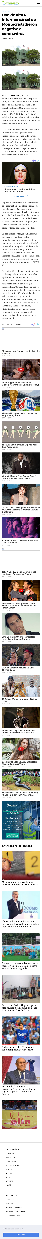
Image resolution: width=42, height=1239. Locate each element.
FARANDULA (11, 1161)
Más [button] (23, 1229)
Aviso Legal (10, 1200)
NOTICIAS (6, 11)
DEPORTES (10, 1157)
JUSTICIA (10, 1169)
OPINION (10, 1181)
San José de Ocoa (13, 1216)
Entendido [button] (21, 1235)
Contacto (9, 1204)
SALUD (8, 1185)
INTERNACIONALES (14, 1165)
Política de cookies (14, 1208)
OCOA (8, 1177)
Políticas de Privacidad (15, 1212)
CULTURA (10, 1153)
